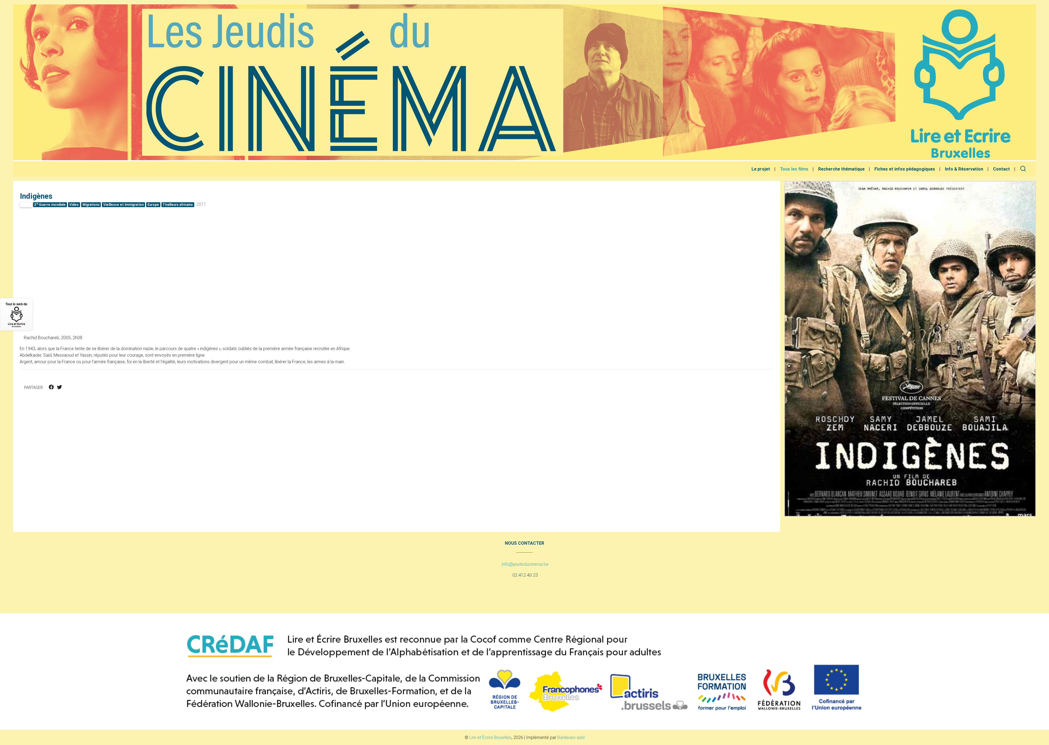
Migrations (91, 205)
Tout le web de (16, 304)
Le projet (761, 169)
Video (74, 205)
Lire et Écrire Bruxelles (490, 737)
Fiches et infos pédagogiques (904, 169)
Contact (1001, 169)
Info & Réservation (964, 169)
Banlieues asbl (571, 737)
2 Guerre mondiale (50, 204)
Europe (153, 205)
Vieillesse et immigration (123, 205)
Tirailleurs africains (178, 205)
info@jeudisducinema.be (525, 564)
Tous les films (794, 169)
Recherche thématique (841, 169)
